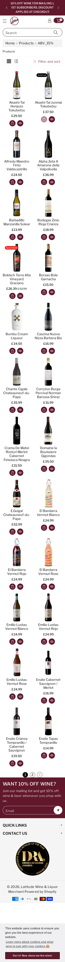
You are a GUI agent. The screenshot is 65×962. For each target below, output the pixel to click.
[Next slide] (58, 8)
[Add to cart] (12, 123)
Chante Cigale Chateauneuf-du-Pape (16, 393)
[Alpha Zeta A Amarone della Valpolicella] (48, 144)
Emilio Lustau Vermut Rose (16, 682)
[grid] (9, 61)
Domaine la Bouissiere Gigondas (48, 452)
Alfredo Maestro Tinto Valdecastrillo (16, 165)
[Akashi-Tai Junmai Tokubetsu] (48, 85)
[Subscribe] (58, 810)
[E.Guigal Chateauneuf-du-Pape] (17, 493)
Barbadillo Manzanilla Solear (16, 222)
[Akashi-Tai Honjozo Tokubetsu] (17, 85)
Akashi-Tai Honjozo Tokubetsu (16, 106)
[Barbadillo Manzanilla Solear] (17, 203)
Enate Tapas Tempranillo (48, 740)
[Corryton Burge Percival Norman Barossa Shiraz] (48, 372)
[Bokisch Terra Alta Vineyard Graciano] (17, 258)
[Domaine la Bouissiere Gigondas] (48, 431)
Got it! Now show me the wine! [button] (32, 955)
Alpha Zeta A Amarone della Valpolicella (48, 165)
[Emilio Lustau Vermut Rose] (17, 662)
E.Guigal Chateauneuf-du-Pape (16, 515)
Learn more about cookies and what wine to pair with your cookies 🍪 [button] (29, 944)
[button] (6, 21)
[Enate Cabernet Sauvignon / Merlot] (48, 662)
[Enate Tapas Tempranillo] (48, 721)
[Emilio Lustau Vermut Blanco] (17, 607)
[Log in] (50, 20)
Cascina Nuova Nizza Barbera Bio (48, 336)
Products (26, 43)
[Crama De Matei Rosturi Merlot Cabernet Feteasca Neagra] (17, 431)
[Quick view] (20, 123)
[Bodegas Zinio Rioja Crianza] (48, 203)
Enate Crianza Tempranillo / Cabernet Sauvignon (16, 744)
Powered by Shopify (41, 892)
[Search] (55, 32)
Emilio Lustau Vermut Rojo (48, 627)
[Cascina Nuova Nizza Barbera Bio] (48, 317)
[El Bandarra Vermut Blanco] (48, 493)
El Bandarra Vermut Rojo (16, 572)
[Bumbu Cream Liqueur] (17, 317)
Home (10, 43)
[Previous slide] (7, 8)
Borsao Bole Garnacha (48, 277)
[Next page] (39, 774)
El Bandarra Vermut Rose (48, 572)
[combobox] (32, 32)
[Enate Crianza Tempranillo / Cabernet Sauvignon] (17, 721)
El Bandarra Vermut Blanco (48, 513)
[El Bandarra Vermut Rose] (48, 552)
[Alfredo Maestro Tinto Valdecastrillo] (17, 144)
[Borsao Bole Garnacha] (48, 258)
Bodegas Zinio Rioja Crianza (48, 222)
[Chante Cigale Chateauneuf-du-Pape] (17, 372)
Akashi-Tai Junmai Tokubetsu (48, 104)
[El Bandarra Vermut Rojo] (17, 552)
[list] (16, 61)
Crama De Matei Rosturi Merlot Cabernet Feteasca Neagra (17, 454)
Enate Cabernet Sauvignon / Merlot (48, 684)
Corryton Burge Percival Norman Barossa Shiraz (48, 393)
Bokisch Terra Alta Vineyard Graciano (17, 279)
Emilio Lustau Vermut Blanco (16, 627)
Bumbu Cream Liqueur (17, 336)
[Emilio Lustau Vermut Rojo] (48, 607)
